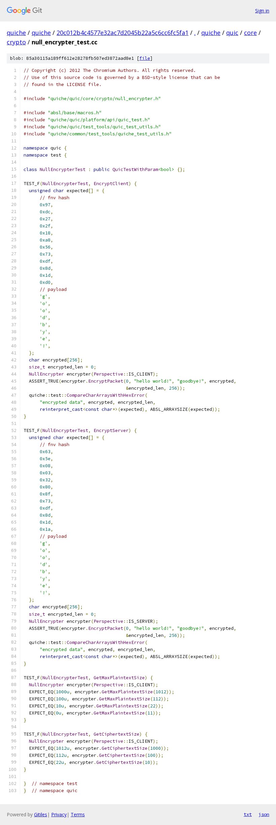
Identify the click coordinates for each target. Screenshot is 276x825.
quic (232, 33)
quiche (16, 33)
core (250, 33)
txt (248, 814)
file (144, 58)
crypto (16, 42)
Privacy (59, 814)
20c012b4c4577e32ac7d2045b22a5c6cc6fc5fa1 (122, 33)
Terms (78, 814)
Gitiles (40, 814)
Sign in (262, 10)
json (263, 814)
